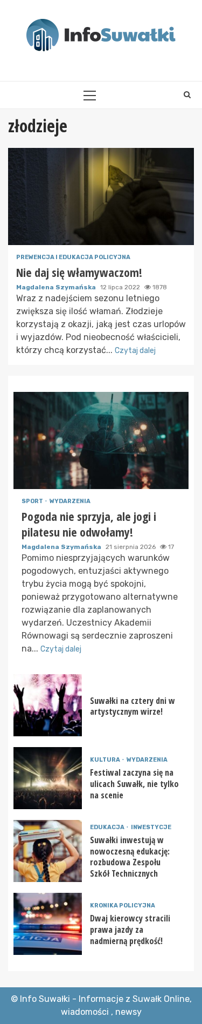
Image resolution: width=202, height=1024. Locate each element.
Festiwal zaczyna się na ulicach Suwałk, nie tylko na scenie (47, 778)
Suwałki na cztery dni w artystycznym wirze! (47, 705)
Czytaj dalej (135, 350)
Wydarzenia (70, 501)
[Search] (187, 95)
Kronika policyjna (122, 905)
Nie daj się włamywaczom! (101, 196)
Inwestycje (151, 827)
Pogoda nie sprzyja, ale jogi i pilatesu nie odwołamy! (101, 440)
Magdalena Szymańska (56, 287)
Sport (33, 501)
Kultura (105, 760)
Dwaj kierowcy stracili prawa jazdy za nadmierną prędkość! (47, 924)
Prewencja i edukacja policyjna (73, 257)
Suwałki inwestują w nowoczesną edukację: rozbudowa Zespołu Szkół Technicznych (47, 851)
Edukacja (108, 827)
